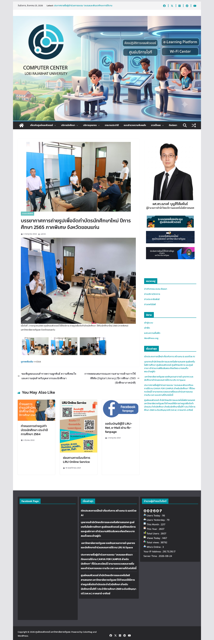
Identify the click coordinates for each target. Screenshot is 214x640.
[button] (54, 125)
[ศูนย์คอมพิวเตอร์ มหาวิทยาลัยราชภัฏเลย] (21, 125)
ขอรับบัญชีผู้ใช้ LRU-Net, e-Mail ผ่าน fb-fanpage (118, 427)
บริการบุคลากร (90, 125)
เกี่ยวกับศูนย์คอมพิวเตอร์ (41, 125)
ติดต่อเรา (173, 125)
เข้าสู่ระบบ (148, 322)
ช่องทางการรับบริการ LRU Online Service (76, 459)
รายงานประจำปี (112, 125)
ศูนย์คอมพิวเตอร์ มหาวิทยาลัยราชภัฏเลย (52, 632)
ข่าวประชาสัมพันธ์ (27, 213)
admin (43, 234)
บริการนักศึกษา (68, 125)
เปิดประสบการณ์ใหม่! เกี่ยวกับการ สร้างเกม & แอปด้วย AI (169, 356)
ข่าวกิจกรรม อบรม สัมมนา (155, 289)
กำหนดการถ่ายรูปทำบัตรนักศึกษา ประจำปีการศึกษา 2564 (34, 430)
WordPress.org (151, 338)
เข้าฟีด (147, 328)
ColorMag (87, 632)
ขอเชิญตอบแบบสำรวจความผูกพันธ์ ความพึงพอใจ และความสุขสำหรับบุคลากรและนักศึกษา (48, 376)
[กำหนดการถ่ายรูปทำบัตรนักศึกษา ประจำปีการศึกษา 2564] (36, 402)
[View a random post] (193, 125)
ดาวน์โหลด (156, 125)
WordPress (23, 635)
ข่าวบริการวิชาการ (152, 294)
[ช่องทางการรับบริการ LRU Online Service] (78, 402)
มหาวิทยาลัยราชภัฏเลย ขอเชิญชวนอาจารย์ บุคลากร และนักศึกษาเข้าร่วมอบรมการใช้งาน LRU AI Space (84, 7)
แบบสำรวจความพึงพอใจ (135, 125)
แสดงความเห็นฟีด (152, 333)
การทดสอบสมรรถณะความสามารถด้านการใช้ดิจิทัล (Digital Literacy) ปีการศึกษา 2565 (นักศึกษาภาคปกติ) (110, 378)
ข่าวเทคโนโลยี (150, 304)
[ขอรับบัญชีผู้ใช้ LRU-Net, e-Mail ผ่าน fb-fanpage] (120, 402)
